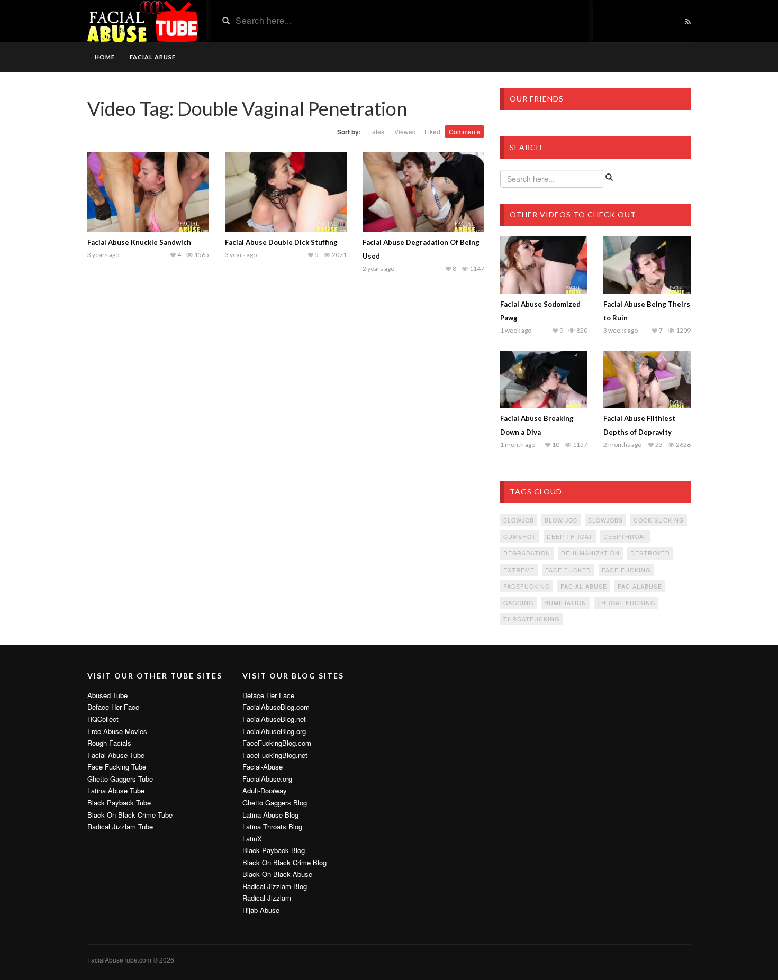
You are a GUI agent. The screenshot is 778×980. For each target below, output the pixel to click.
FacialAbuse (640, 586)
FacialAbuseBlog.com (276, 707)
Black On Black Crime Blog (284, 862)
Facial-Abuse (262, 767)
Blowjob (518, 520)
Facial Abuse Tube (115, 755)
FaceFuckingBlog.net (274, 755)
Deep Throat (570, 537)
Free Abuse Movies (117, 731)
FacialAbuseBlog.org (274, 731)
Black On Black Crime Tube (130, 815)
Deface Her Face (113, 707)
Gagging (518, 603)
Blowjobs (605, 520)
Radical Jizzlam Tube (120, 826)
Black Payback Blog (273, 850)
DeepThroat (625, 537)
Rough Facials (109, 743)
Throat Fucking (626, 603)
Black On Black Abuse (277, 874)
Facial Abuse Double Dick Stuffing (281, 242)
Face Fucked (568, 570)
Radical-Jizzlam (266, 898)
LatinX (252, 839)
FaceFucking (526, 586)
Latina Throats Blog (272, 826)
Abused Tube (107, 695)
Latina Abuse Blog (270, 815)
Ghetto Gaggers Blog (274, 803)
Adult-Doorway (264, 790)
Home (105, 56)
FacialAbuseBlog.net (274, 719)
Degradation (526, 553)
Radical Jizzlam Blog (274, 886)
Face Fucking (626, 570)
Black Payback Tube (119, 803)
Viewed (405, 131)
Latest (377, 131)
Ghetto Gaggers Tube (120, 779)
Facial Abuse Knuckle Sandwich (139, 242)
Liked (432, 131)
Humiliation (565, 603)
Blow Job (561, 520)
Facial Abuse (153, 56)
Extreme (519, 570)
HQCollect (103, 719)
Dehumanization (590, 553)
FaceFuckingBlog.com (276, 743)
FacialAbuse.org (267, 779)
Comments (464, 131)
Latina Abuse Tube (115, 790)
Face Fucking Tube (116, 767)
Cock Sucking (659, 520)
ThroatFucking (531, 619)
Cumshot (519, 537)
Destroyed (650, 553)
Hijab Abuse (260, 910)
